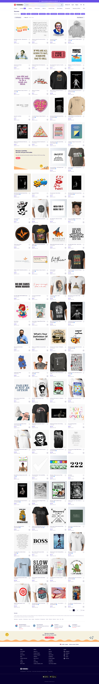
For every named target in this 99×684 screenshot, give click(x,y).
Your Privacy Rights (52, 663)
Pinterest (67, 658)
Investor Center (37, 653)
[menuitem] (15, 8)
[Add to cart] (29, 43)
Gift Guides (22, 651)
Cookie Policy (50, 671)
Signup (21, 661)
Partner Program (37, 654)
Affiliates (35, 656)
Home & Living (51, 8)
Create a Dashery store (38, 663)
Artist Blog (36, 661)
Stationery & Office (76, 8)
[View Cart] (83, 4)
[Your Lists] (81, 4)
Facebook (67, 653)
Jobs (35, 660)
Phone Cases (37, 8)
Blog (21, 656)
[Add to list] (29, 39)
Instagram (67, 651)
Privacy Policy (29, 671)
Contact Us (51, 661)
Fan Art (21, 653)
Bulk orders (22, 663)
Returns (50, 653)
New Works (22, 654)
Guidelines (51, 656)
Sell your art (36, 658)
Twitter (67, 654)
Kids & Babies (59, 8)
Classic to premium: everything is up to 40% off (49, 1)
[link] (23, 14)
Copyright (51, 660)
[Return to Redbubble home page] (18, 5)
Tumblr (67, 656)
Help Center (51, 654)
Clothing (22, 8)
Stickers (30, 8)
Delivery (50, 651)
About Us (35, 651)
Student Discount (23, 658)
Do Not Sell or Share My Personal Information (39, 671)
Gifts (84, 8)
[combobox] (44, 4)
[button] (49, 1)
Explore (15, 8)
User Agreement (23, 671)
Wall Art (44, 8)
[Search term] (62, 5)
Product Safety (52, 658)
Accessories (67, 8)
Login (21, 660)
